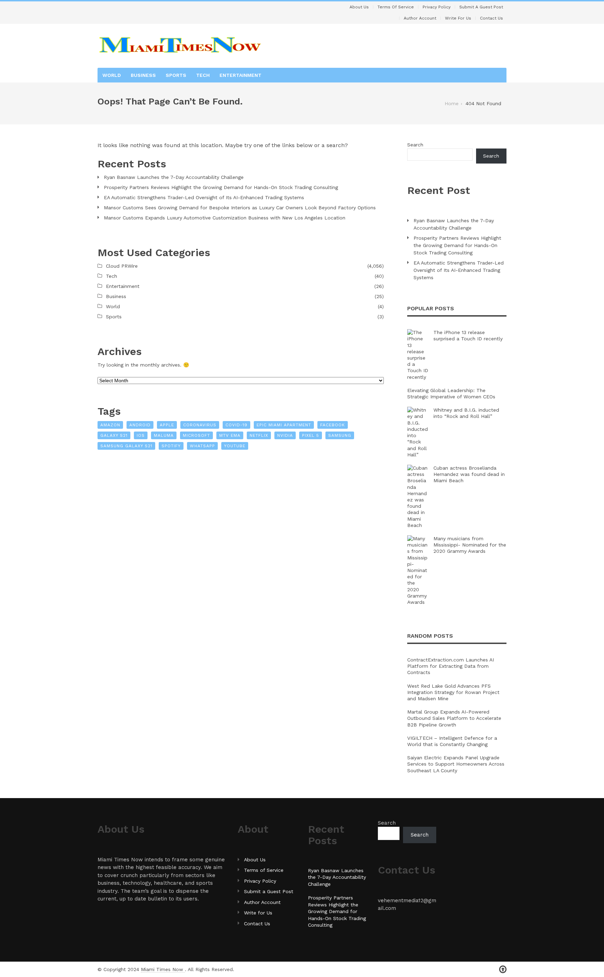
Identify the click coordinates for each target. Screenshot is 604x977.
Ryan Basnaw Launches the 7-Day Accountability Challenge (174, 177)
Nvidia (285, 435)
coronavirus (199, 424)
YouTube (234, 445)
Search (415, 144)
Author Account (420, 18)
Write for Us (458, 18)
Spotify (171, 445)
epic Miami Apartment (284, 424)
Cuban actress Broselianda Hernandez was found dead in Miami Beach (469, 474)
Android (140, 424)
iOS (141, 435)
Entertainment (240, 75)
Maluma (164, 435)
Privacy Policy (437, 7)
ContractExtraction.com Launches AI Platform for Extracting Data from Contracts (450, 666)
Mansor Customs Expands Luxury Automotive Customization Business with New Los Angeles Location (224, 217)
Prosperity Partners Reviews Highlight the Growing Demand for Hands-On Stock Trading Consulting (221, 187)
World (111, 75)
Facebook (332, 424)
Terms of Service (396, 7)
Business (143, 75)
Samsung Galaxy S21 (126, 445)
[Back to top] (502, 969)
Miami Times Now (163, 969)
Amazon (110, 424)
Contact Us (491, 18)
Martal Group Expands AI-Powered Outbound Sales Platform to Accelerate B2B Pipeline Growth (454, 718)
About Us (359, 7)
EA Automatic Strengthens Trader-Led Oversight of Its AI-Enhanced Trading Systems (204, 197)
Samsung (339, 435)
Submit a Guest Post (481, 7)
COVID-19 (236, 424)
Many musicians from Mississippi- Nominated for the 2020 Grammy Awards (469, 545)
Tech (203, 75)
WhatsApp (202, 445)
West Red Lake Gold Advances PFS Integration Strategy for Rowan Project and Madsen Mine (453, 692)
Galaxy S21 (114, 435)
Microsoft (196, 435)
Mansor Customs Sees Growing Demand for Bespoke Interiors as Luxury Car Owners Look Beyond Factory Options (240, 207)
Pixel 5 (310, 435)
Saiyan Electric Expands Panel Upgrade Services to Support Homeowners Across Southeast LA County (455, 764)
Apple (167, 424)
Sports (176, 75)
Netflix (259, 435)
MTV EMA (229, 435)
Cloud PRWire (122, 266)
